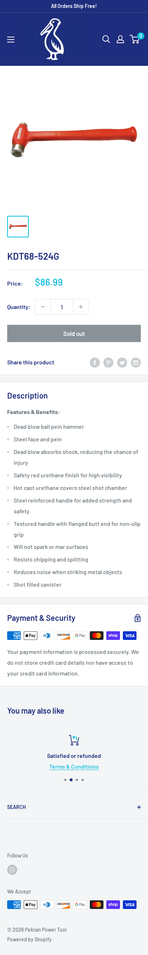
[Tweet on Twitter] (122, 362)
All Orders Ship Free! (74, 6)
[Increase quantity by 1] (80, 306)
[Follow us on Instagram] (12, 870)
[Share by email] (136, 362)
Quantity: (19, 306)
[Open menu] (10, 39)
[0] (134, 39)
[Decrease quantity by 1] (42, 306)
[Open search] (106, 39)
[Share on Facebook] (95, 362)
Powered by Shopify (29, 939)
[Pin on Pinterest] (108, 362)
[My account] (120, 39)
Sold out (74, 333)
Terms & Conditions (74, 766)
